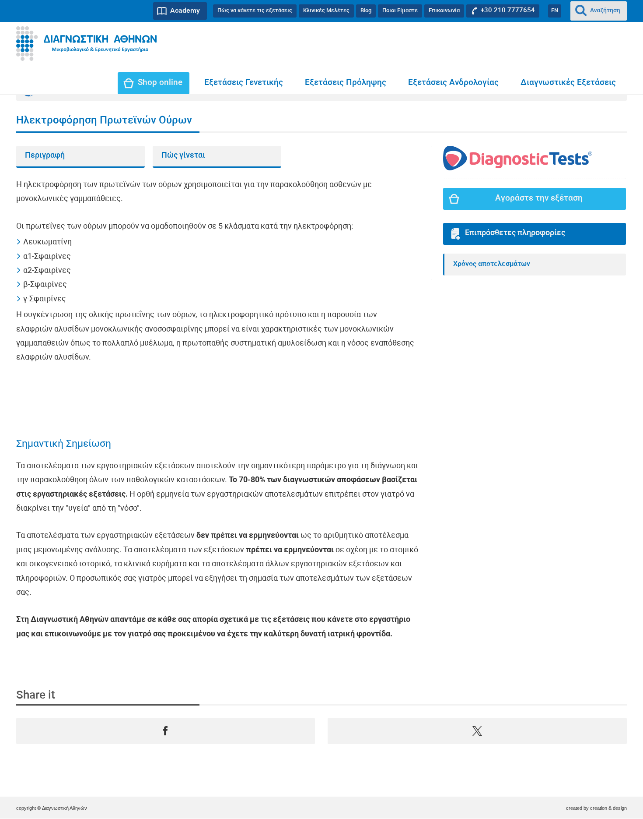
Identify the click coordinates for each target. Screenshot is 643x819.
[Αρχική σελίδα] (86, 43)
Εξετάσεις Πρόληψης (345, 83)
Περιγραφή (45, 156)
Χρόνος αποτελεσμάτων (491, 264)
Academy (185, 10)
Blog (365, 11)
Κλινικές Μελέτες (326, 11)
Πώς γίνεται (183, 156)
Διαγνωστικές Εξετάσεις (568, 83)
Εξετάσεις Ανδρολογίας (453, 83)
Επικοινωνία (444, 11)
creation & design (608, 808)
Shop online (160, 83)
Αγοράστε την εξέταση (539, 198)
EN (554, 11)
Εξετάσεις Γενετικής (243, 83)
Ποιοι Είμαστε (400, 11)
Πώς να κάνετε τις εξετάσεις (254, 11)
